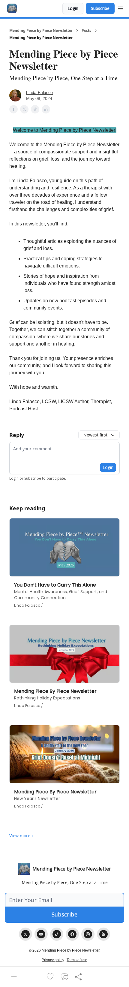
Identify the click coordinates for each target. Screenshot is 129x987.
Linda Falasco (39, 92)
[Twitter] (25, 934)
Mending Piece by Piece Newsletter (41, 30)
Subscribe (100, 8)
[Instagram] (87, 934)
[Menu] (120, 7)
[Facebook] (72, 934)
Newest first (95, 435)
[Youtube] (41, 934)
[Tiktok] (56, 934)
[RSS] (103, 934)
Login (73, 8)
